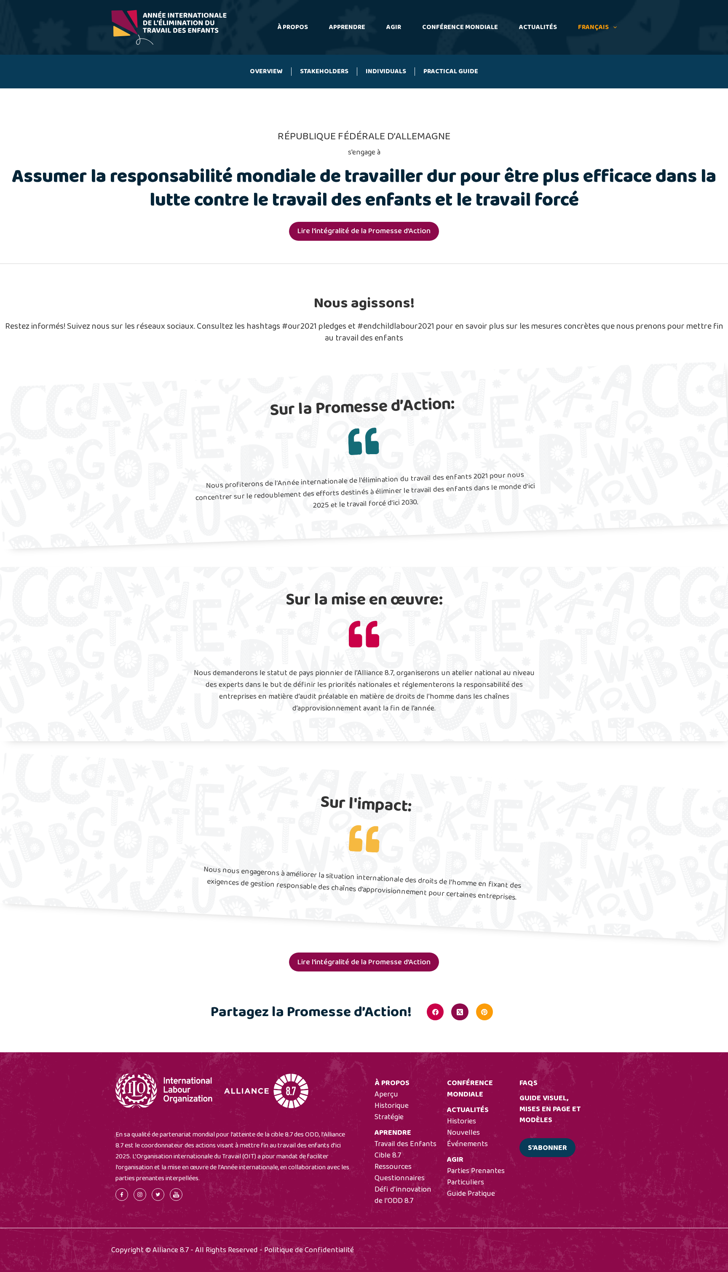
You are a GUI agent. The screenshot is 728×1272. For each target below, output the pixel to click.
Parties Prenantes (476, 1171)
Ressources (393, 1167)
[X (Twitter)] (459, 1011)
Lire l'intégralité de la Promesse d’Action (364, 231)
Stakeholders (324, 71)
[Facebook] (435, 1011)
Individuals (386, 71)
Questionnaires (400, 1178)
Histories (461, 1121)
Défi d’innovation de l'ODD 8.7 (403, 1195)
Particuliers (465, 1182)
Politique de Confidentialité (309, 1250)
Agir (393, 27)
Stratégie (389, 1117)
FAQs (528, 1083)
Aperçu (386, 1094)
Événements (467, 1144)
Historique (392, 1106)
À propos (292, 27)
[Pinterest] (484, 1011)
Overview (266, 71)
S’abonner (547, 1148)
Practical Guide (450, 71)
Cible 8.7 (388, 1155)
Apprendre (347, 27)
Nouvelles (463, 1133)
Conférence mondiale (460, 27)
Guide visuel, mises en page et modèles (550, 1109)
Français (593, 27)
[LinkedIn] (508, 1011)
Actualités (538, 27)
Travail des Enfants (405, 1144)
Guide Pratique (471, 1194)
